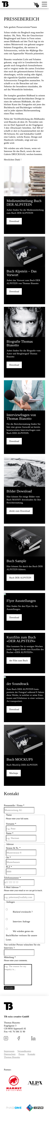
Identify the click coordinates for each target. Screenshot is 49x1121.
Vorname (11, 823)
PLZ (9, 867)
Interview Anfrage (21, 921)
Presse (22, 1054)
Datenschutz (10, 1054)
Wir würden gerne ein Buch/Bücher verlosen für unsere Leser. (21, 935)
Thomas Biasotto (12, 1057)
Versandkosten (24, 1051)
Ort (8, 857)
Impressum (9, 1051)
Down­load (14, 221)
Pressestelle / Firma (14, 805)
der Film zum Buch (18, 660)
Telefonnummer (12, 877)
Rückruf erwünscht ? (23, 911)
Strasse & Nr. (13, 848)
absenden (9, 988)
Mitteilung (10, 957)
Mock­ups (13, 773)
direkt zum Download (19, 511)
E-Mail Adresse (12, 887)
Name (9, 833)
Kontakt (31, 1054)
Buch (20, 577)
